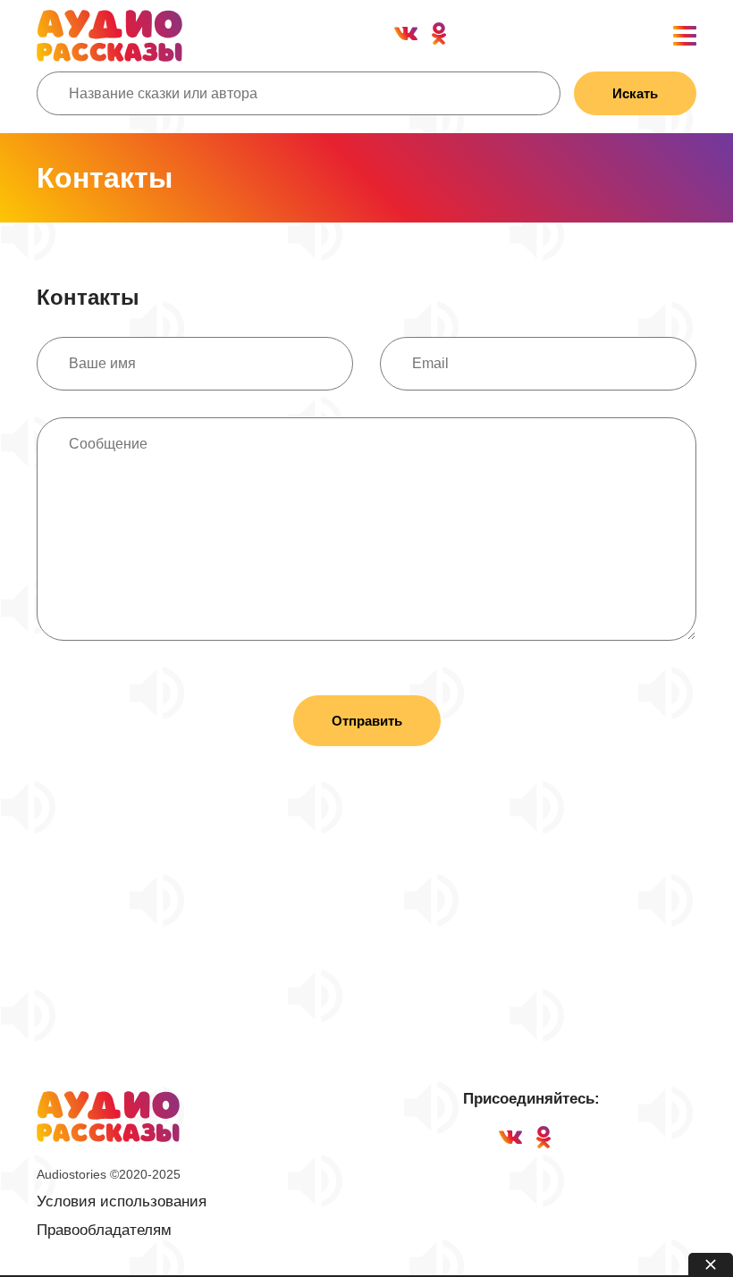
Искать (635, 93)
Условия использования (121, 1201)
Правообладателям (104, 1230)
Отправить (367, 720)
